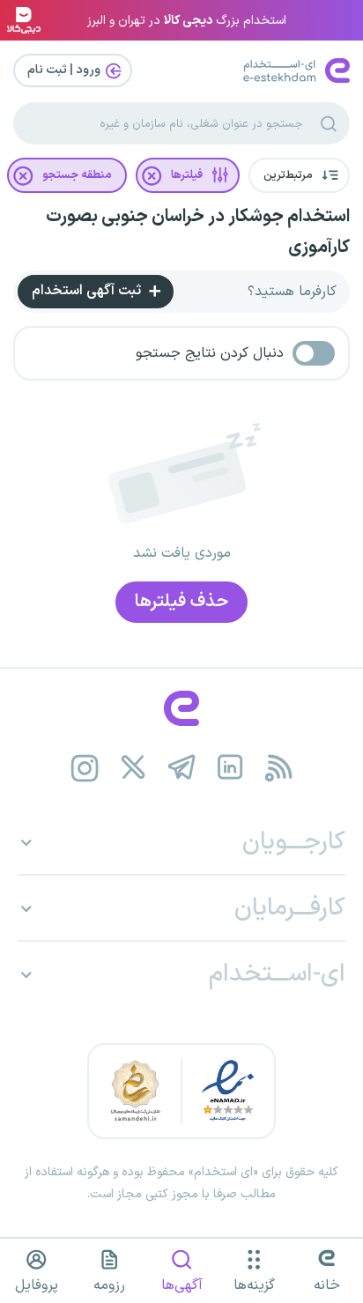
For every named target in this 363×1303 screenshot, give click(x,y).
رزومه (109, 1285)
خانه (327, 1285)
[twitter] (133, 767)
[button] (299, 175)
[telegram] (182, 767)
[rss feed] (278, 767)
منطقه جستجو (77, 175)
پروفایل (36, 1285)
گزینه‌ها (254, 1285)
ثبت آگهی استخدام (88, 290)
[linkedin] (230, 767)
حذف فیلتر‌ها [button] (181, 602)
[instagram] (85, 767)
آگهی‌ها (182, 1285)
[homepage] (181, 708)
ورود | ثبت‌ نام (65, 70)
